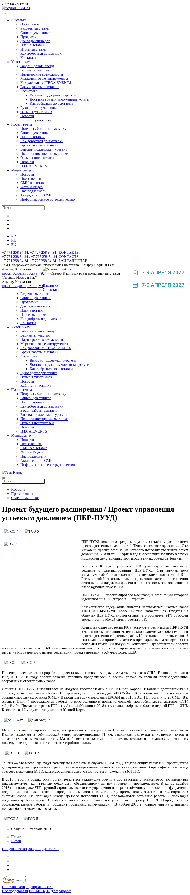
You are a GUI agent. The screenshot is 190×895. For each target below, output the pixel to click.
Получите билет (14, 849)
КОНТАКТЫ (69, 252)
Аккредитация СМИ (36, 195)
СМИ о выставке (33, 183)
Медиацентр (21, 170)
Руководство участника (38, 108)
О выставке (29, 24)
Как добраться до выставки (41, 53)
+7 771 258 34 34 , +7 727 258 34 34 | (30, 257)
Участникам (20, 62)
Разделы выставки (34, 28)
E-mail (16, 841)
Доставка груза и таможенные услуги (59, 99)
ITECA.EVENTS (33, 166)
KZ (13, 236)
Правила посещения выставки (44, 153)
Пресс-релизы (31, 178)
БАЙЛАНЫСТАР (73, 261)
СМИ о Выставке (25, 498)
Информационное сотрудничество (47, 199)
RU (13, 240)
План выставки (32, 45)
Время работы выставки (39, 87)
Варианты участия (35, 70)
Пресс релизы (22, 494)
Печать (16, 837)
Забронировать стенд (37, 66)
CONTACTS (69, 257)
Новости (27, 116)
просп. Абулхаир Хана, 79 (22, 273)
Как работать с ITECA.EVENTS (45, 83)
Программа (29, 37)
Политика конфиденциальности (27, 887)
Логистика (28, 356)
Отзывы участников (36, 112)
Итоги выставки (33, 49)
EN (13, 245)
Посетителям (21, 124)
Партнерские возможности (41, 74)
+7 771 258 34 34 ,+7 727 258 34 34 (29, 261)
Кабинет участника (35, 120)
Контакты (28, 58)
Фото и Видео (31, 187)
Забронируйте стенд (44, 849)
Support (65, 891)
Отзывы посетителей (37, 158)
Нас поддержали (33, 191)
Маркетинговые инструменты (44, 78)
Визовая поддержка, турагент (53, 95)
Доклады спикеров (35, 41)
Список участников (35, 33)
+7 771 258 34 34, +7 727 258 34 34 (29, 252)
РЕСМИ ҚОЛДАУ (43, 891)
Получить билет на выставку (43, 128)
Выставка (18, 20)
